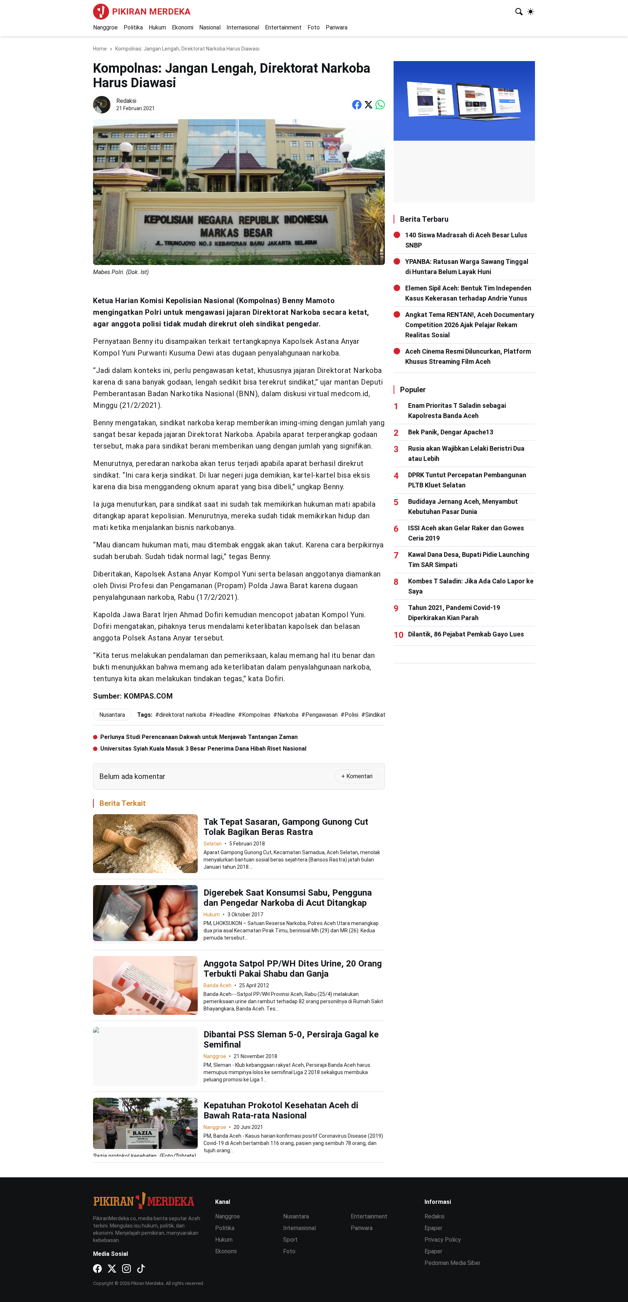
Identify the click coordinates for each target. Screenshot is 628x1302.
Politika (133, 27)
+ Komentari (357, 776)
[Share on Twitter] (369, 105)
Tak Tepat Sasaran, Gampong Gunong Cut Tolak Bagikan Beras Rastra (286, 827)
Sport (290, 1239)
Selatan (213, 844)
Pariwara (336, 27)
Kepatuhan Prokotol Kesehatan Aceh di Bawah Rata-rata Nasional (281, 1110)
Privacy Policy (442, 1239)
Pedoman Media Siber (452, 1262)
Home (100, 49)
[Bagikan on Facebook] (357, 104)
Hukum (157, 27)
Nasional (210, 27)
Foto (313, 27)
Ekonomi (182, 27)
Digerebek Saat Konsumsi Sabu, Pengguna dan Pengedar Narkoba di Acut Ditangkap (288, 898)
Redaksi (434, 1216)
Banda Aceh (218, 985)
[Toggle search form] (519, 11)
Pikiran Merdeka (151, 12)
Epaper (433, 1228)
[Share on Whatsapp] (380, 104)
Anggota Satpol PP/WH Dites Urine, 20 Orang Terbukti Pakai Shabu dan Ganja (293, 969)
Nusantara (296, 1216)
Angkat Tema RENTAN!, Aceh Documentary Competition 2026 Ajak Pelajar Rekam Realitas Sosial (469, 325)
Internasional (242, 27)
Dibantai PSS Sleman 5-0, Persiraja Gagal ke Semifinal (291, 1039)
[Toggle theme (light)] (530, 11)
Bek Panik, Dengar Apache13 (450, 432)
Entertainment (283, 27)
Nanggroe (105, 27)
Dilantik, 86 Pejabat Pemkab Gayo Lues (466, 634)
